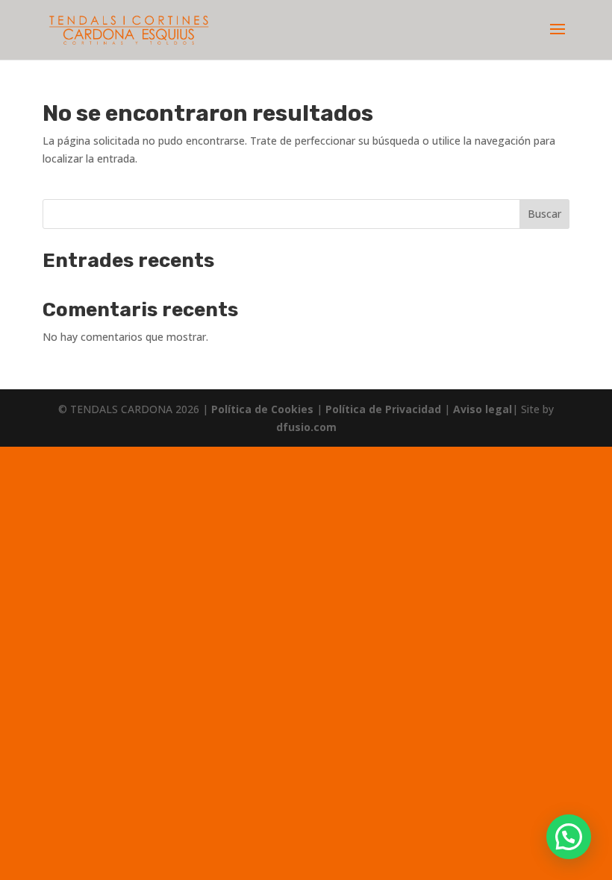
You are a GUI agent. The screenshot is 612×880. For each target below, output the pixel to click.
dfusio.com (306, 427)
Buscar (544, 214)
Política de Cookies (263, 409)
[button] (568, 836)
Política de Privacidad (384, 409)
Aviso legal (482, 409)
